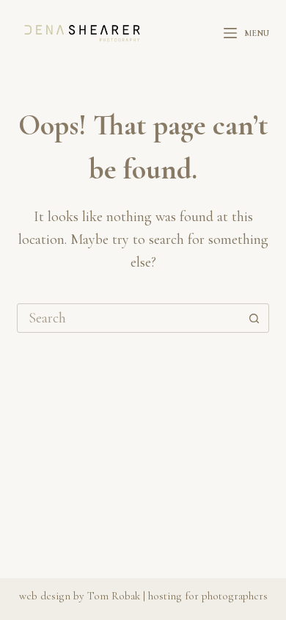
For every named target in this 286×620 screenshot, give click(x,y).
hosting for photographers (208, 595)
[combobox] (129, 318)
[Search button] (254, 318)
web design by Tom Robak (79, 595)
